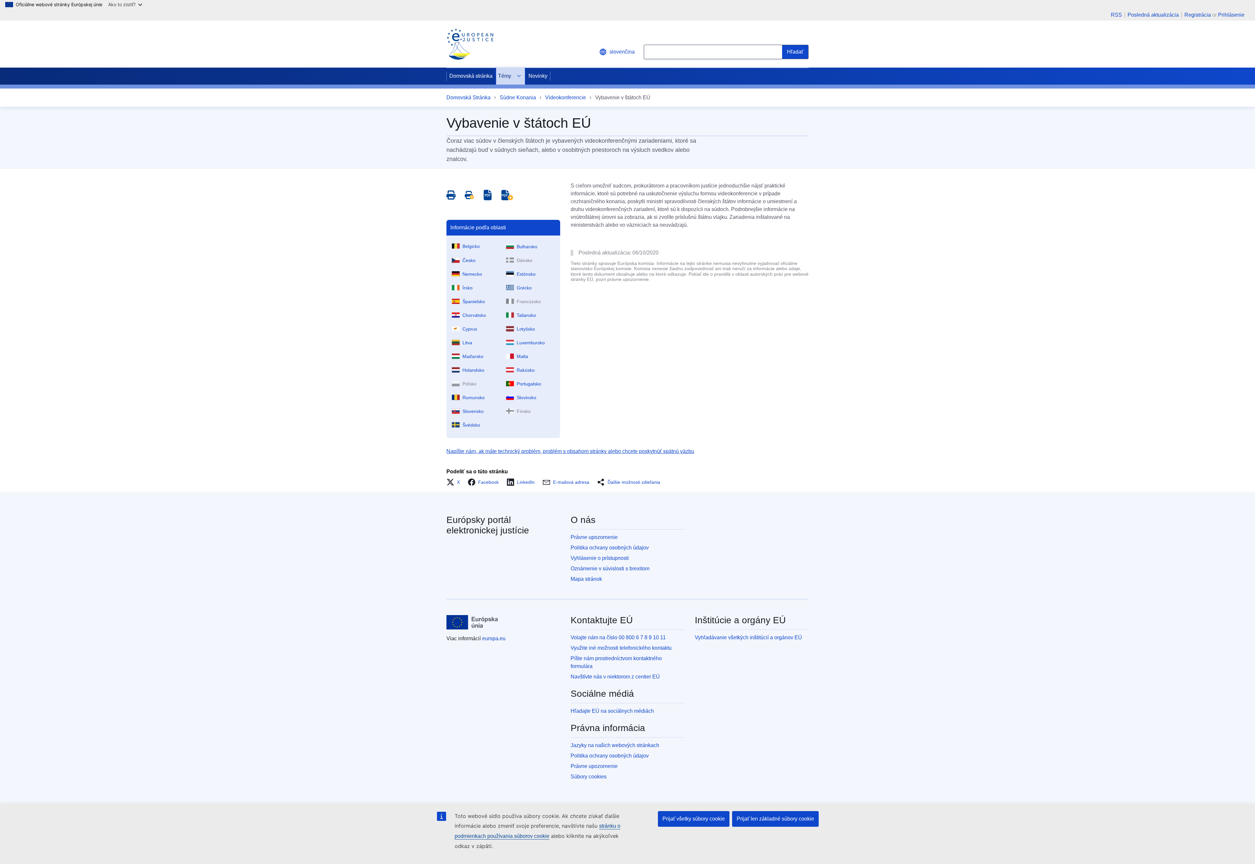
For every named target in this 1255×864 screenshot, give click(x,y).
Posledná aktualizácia (1153, 15)
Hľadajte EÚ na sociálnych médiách (612, 711)
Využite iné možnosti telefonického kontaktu (621, 648)
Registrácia (1197, 15)
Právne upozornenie (594, 537)
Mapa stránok (586, 579)
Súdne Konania (518, 97)
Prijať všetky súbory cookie (693, 819)
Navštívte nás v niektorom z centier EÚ (615, 676)
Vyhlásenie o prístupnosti (600, 558)
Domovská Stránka (468, 97)
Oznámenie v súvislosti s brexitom (610, 568)
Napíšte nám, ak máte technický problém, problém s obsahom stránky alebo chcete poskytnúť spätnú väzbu (570, 451)
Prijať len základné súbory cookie (775, 819)
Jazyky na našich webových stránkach (615, 745)
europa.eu (494, 638)
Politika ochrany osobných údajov (610, 547)
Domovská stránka (471, 76)
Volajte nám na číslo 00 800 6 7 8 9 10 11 (618, 637)
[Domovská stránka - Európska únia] (472, 622)
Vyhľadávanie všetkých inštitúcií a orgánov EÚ (748, 637)
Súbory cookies (589, 776)
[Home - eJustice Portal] (470, 44)
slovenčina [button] (622, 52)
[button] (455, 482)
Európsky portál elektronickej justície (487, 525)
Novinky (537, 76)
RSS (1116, 15)
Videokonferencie (565, 97)
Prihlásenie (1231, 15)
